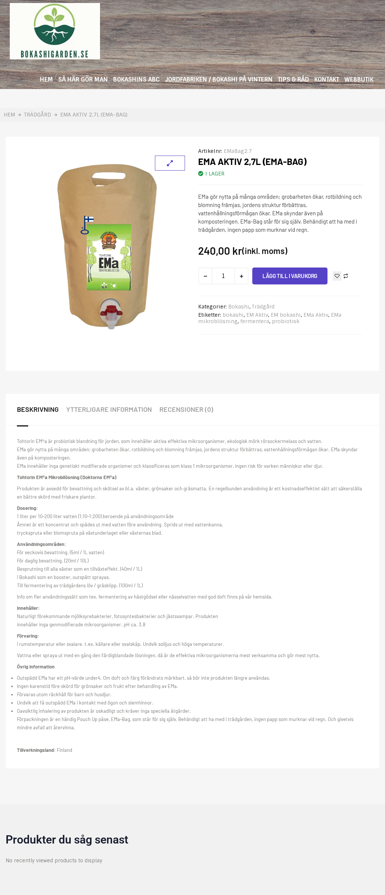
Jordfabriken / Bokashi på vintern (219, 79)
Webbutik (358, 79)
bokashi (233, 314)
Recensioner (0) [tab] (186, 409)
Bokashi (238, 306)
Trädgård (37, 115)
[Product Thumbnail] (170, 163)
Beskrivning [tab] (38, 409)
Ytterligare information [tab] (109, 409)
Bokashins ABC (136, 79)
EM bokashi (286, 314)
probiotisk (285, 321)
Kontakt (326, 79)
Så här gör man (83, 79)
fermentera (254, 321)
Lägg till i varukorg (289, 275)
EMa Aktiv (315, 314)
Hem (46, 79)
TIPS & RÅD (293, 79)
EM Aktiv (257, 314)
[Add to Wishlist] (337, 276)
